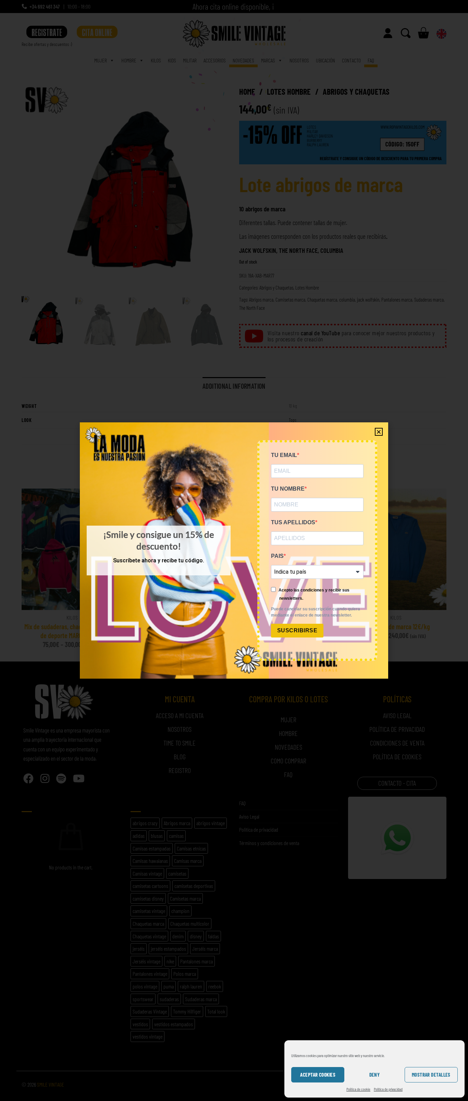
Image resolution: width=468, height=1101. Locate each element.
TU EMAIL (284, 455)
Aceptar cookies (317, 1074)
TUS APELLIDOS (293, 522)
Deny (374, 1074)
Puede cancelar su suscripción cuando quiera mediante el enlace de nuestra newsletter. (315, 612)
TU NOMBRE (288, 489)
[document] (234, 550)
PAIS (277, 556)
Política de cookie (358, 1089)
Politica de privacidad (388, 1089)
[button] (378, 431)
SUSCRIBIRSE (297, 630)
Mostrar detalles (431, 1074)
